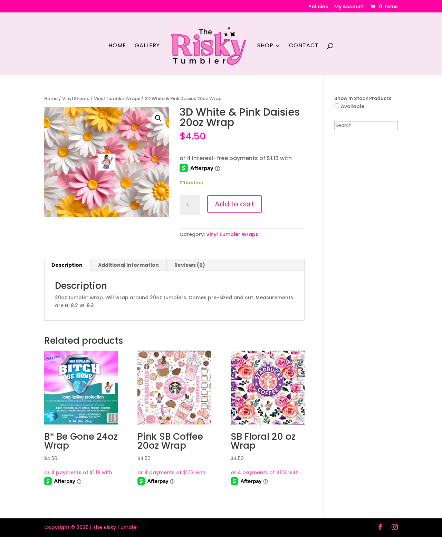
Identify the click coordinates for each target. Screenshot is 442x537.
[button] (158, 118)
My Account (349, 7)
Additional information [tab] (128, 265)
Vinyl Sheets (75, 98)
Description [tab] (67, 265)
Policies (318, 7)
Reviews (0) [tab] (189, 265)
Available (352, 106)
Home (117, 46)
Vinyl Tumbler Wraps (117, 98)
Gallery (147, 46)
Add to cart (234, 204)
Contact (304, 46)
